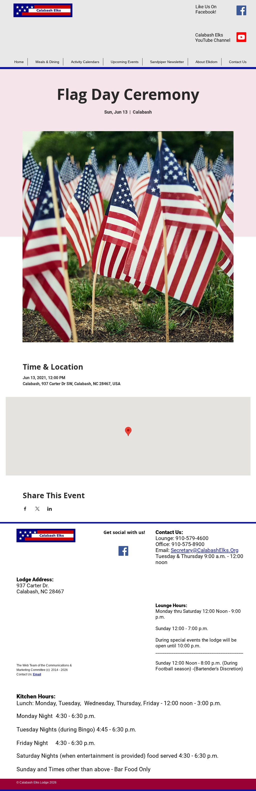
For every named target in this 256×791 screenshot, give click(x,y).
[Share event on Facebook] (25, 509)
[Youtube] (241, 37)
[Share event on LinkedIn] (49, 509)
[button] (165, 62)
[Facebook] (241, 10)
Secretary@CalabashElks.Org (204, 550)
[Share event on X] (37, 509)
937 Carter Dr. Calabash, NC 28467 (40, 589)
